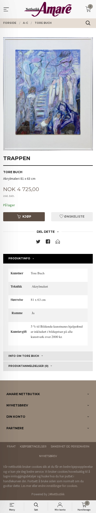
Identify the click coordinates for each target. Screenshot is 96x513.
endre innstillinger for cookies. (58, 486)
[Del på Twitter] (38, 242)
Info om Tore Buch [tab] (23, 356)
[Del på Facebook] (48, 242)
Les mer (26, 486)
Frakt (11, 446)
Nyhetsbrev (48, 456)
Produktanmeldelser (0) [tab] (28, 366)
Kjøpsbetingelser (33, 446)
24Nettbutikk (56, 494)
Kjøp (26, 216)
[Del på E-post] (58, 242)
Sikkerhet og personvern (70, 446)
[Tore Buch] (48, 94)
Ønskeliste (73, 216)
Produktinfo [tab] (19, 258)
